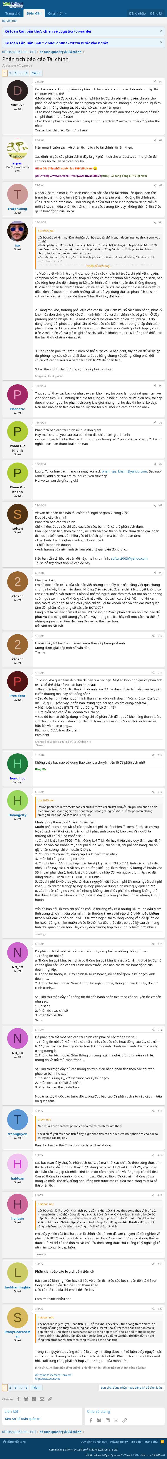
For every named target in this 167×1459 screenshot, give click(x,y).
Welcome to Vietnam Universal (53, 1375)
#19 (160, 1264)
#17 (160, 1155)
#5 (160, 386)
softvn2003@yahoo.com (129, 558)
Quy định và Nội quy (93, 1442)
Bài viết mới (9, 21)
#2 (160, 140)
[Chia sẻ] (155, 82)
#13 (160, 792)
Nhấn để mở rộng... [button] (99, 266)
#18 (160, 1195)
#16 (160, 1111)
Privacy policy (119, 1442)
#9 (160, 573)
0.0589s (135, 1455)
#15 (160, 1029)
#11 (160, 673)
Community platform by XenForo (83, 1449)
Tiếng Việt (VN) (16, 1442)
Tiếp (34, 73)
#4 (160, 222)
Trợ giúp (136, 1442)
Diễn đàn (34, 13)
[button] (66, 13)
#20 (160, 1309)
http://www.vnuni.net (47, 1379)
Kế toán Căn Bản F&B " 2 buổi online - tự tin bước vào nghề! (56, 43)
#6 (160, 422)
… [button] (21, 73)
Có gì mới (55, 13)
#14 (160, 944)
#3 (160, 185)
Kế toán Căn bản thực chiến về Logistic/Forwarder (48, 31)
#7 (160, 464)
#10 (160, 636)
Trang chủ (12, 13)
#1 (160, 82)
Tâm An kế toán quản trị (22, 1418)
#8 (160, 505)
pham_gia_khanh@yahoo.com (124, 471)
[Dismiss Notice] (160, 31)
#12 (160, 755)
